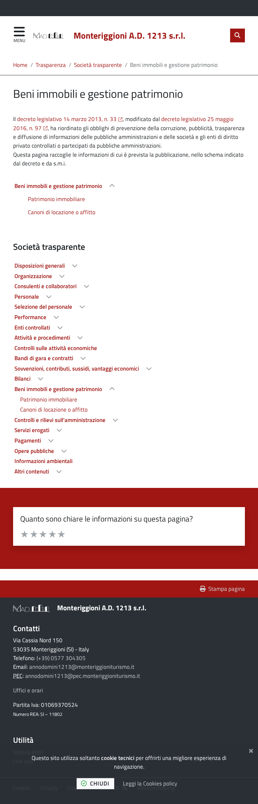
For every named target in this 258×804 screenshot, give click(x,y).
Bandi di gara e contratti (44, 358)
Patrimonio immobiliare (56, 199)
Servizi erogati (32, 430)
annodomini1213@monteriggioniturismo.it (81, 666)
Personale (27, 296)
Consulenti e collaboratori (46, 286)
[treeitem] (129, 199)
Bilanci (23, 378)
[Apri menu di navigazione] (19, 35)
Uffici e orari (28, 690)
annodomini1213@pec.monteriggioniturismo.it (82, 676)
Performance (31, 317)
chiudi (100, 783)
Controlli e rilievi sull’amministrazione (60, 420)
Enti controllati (32, 327)
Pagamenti (28, 440)
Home (20, 65)
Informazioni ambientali (43, 461)
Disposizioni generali (40, 265)
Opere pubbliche (34, 451)
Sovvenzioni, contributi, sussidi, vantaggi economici (77, 368)
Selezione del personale (44, 306)
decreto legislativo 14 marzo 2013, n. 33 (70, 119)
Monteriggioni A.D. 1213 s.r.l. (101, 607)
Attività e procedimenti (43, 337)
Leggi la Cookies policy (150, 783)
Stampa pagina (226, 588)
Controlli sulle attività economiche (55, 348)
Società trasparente (98, 65)
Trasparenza (51, 65)
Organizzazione (33, 276)
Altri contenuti (32, 471)
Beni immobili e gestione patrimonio (58, 186)
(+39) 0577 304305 (61, 658)
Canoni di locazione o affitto (61, 212)
